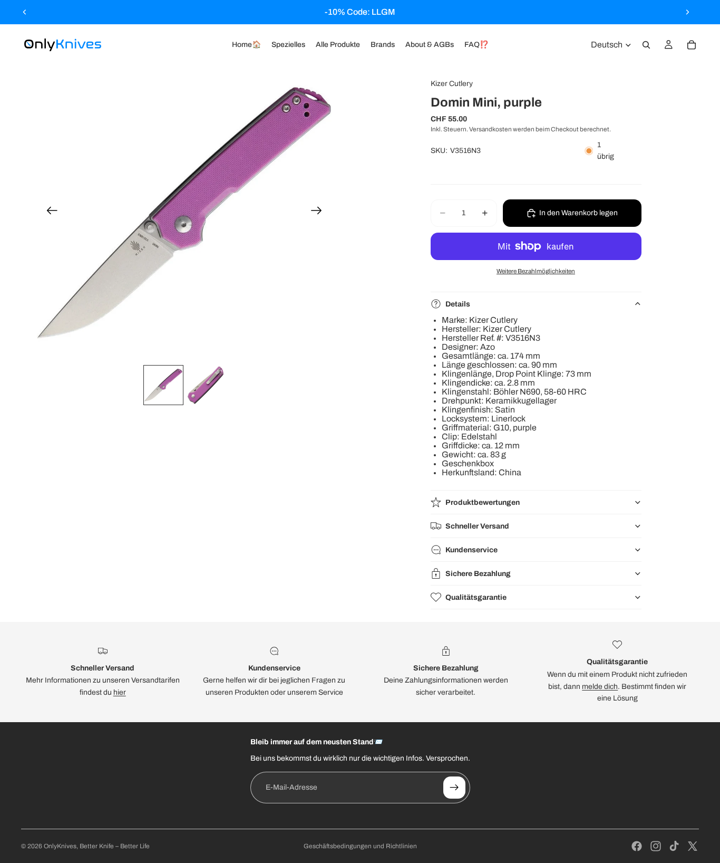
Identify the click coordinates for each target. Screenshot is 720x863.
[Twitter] (692, 846)
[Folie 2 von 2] (206, 385)
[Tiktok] (674, 846)
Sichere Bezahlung (478, 574)
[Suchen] (646, 44)
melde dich (600, 687)
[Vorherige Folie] (24, 12)
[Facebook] (636, 846)
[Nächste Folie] (687, 12)
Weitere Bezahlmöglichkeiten (536, 271)
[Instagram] (655, 846)
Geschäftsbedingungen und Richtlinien (360, 846)
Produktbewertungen (482, 502)
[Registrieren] (454, 787)
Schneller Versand (477, 526)
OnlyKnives (60, 846)
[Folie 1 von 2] (163, 385)
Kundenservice (471, 550)
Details (457, 304)
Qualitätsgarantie (476, 597)
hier (119, 692)
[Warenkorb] (691, 44)
